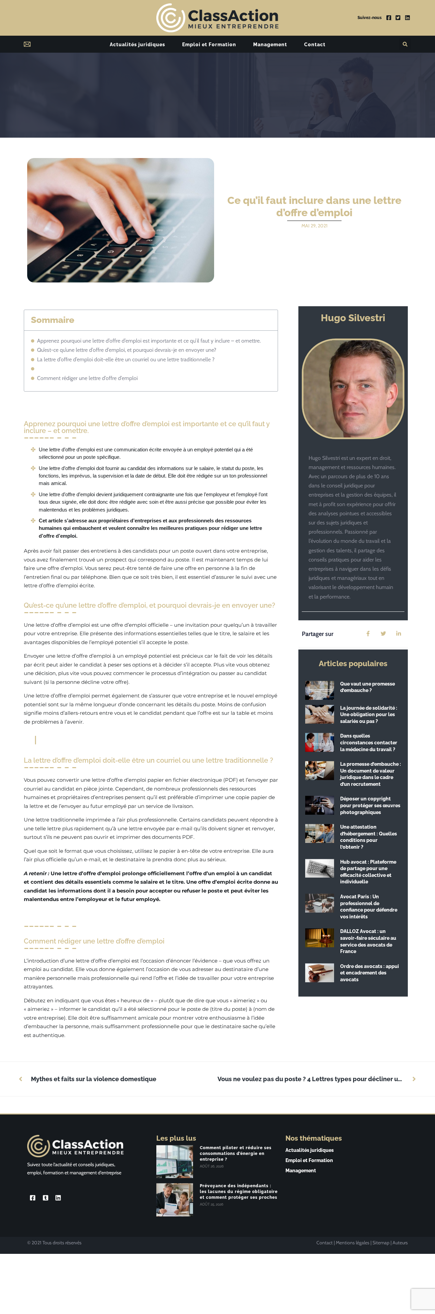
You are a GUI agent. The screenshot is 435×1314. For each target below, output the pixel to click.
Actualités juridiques (137, 44)
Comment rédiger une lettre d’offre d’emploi (87, 378)
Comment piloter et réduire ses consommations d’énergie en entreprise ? (236, 1153)
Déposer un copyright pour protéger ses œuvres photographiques (370, 805)
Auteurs (400, 1243)
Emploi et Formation (209, 44)
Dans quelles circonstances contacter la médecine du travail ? (368, 742)
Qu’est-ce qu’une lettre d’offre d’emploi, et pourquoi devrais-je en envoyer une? (126, 350)
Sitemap (380, 1243)
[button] (405, 44)
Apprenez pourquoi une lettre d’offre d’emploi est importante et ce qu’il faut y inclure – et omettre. (149, 341)
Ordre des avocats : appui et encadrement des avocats (369, 973)
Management (270, 44)
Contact (315, 44)
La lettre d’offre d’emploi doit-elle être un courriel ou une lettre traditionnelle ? (125, 359)
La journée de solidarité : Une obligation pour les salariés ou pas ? (368, 714)
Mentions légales (352, 1243)
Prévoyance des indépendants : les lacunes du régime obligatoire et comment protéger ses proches (239, 1191)
